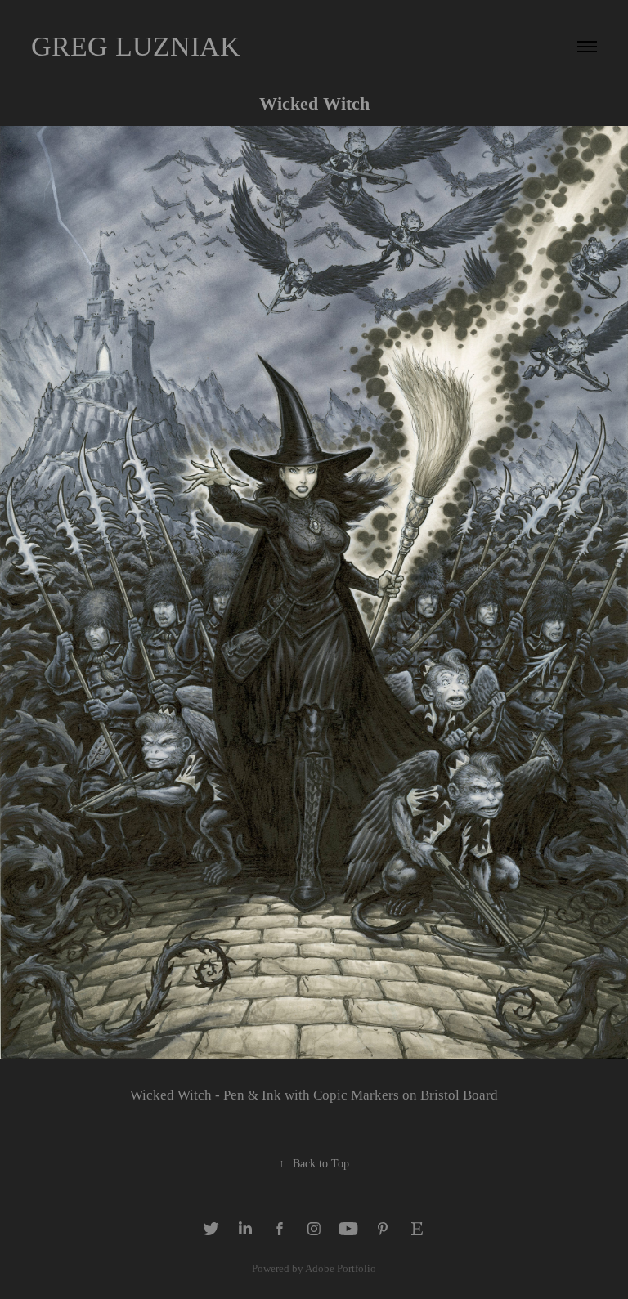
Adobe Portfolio (340, 1268)
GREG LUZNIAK (135, 46)
